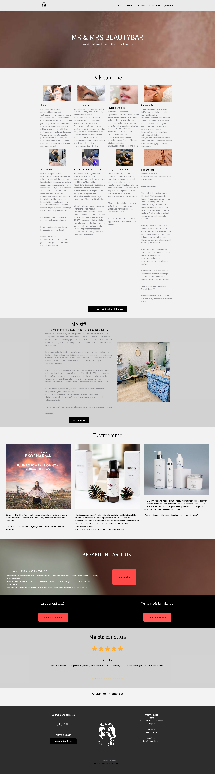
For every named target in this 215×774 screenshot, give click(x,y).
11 (115, 678)
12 (117, 678)
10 (113, 678)
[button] (107, 309)
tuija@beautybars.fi (151, 741)
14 (122, 678)
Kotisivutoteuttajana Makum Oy (107, 763)
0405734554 (151, 732)
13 (119, 678)
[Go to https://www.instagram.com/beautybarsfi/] (67, 723)
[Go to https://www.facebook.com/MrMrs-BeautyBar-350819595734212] (59, 723)
